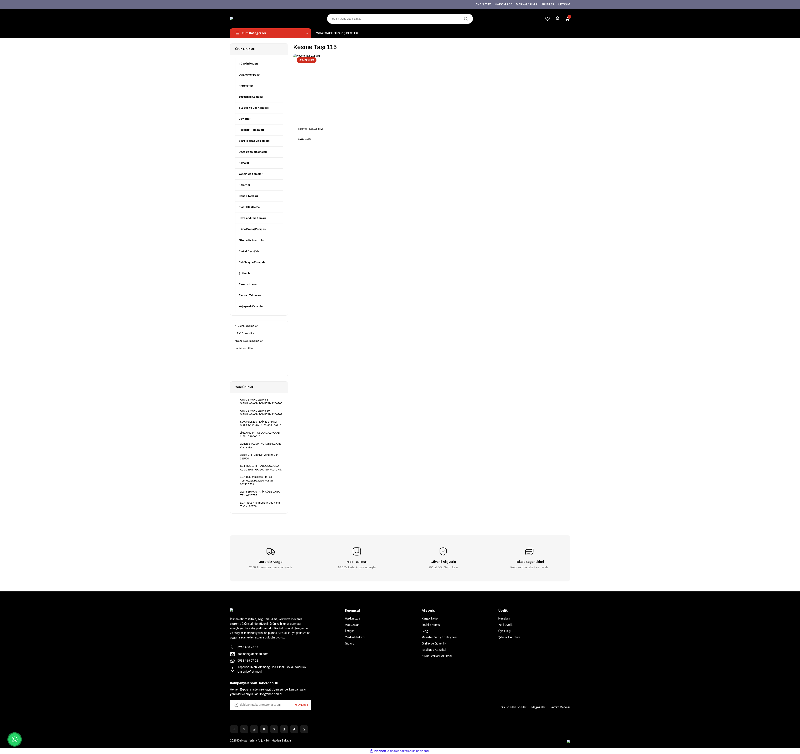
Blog (425, 631)
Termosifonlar (248, 284)
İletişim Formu (431, 624)
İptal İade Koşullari (434, 649)
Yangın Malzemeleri (251, 174)
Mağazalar (352, 624)
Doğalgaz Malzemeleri (253, 152)
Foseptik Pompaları (251, 129)
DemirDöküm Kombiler (249, 341)
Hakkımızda (352, 618)
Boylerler (244, 118)
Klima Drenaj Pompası (252, 229)
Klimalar (244, 163)
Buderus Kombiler (247, 326)
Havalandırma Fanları (252, 218)
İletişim (349, 631)
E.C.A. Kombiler (246, 333)
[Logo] (233, 18)
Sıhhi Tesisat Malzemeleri (255, 140)
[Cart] (567, 18)
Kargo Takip (430, 618)
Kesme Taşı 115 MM (310, 128)
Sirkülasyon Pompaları (253, 262)
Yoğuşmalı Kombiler (251, 96)
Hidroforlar (246, 85)
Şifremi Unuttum (509, 637)
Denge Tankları (248, 196)
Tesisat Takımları (250, 295)
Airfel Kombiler (244, 348)
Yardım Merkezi (355, 637)
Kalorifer (244, 185)
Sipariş (349, 643)
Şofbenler (245, 273)
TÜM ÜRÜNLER (248, 63)
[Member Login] (557, 18)
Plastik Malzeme (249, 207)
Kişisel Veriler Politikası (437, 656)
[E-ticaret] (399, 751)
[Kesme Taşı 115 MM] (327, 88)
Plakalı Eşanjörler (250, 251)
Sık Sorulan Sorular (513, 707)
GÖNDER (301, 704)
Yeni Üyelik (505, 624)
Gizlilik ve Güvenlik (434, 643)
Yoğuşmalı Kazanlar (251, 306)
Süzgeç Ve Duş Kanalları (254, 107)
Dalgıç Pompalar (249, 74)
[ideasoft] (378, 751)
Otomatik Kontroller (251, 240)
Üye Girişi (504, 631)
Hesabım (504, 618)
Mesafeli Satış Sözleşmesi (439, 637)
